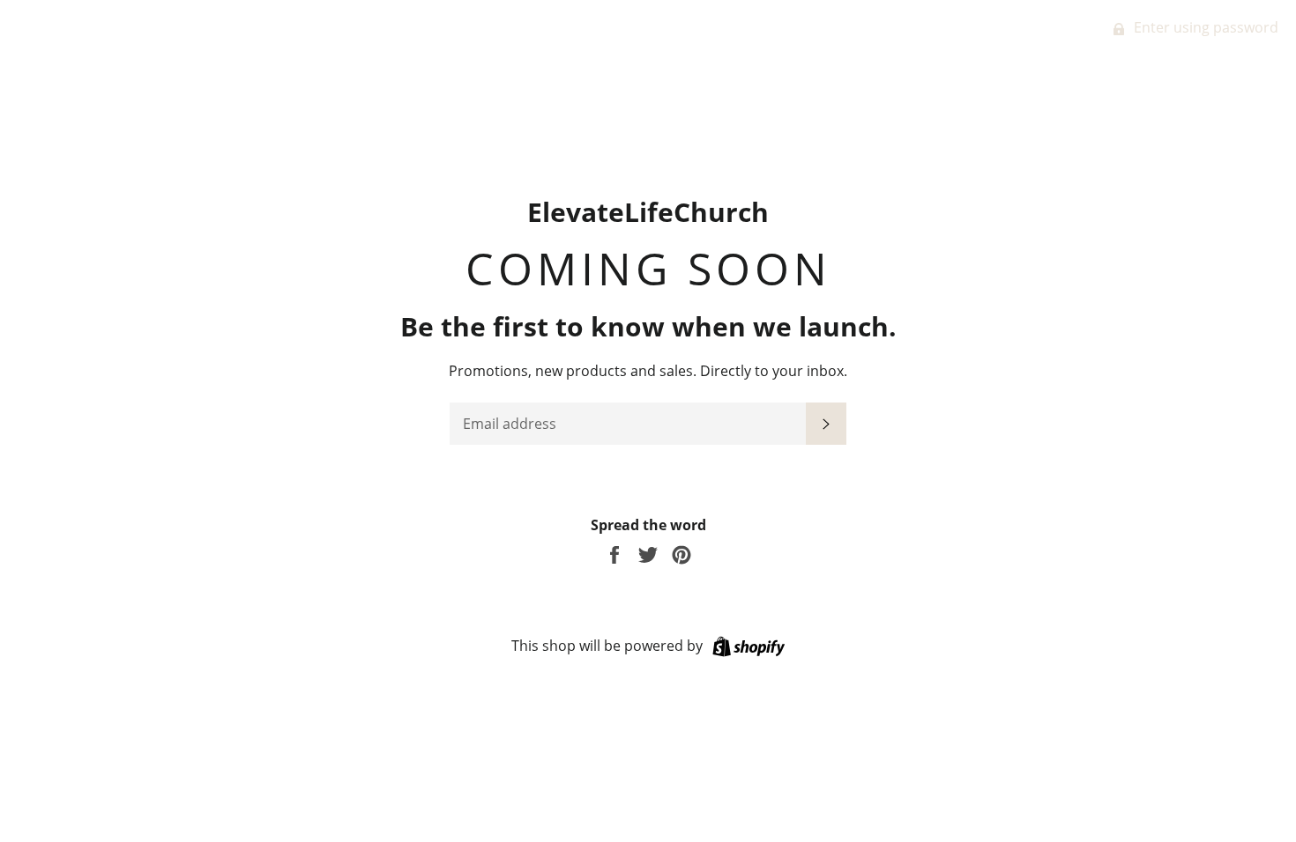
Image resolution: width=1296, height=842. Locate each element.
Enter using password (1204, 27)
